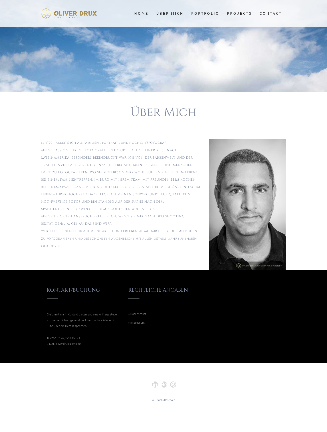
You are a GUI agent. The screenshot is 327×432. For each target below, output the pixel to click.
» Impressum (136, 322)
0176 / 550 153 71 (69, 338)
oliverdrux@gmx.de (68, 343)
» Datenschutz (137, 314)
